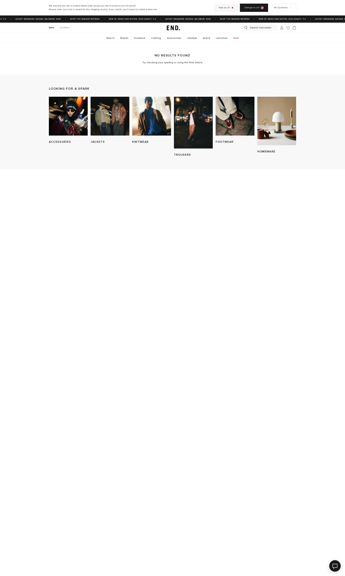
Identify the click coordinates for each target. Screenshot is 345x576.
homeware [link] (266, 151)
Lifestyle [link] (192, 38)
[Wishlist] (288, 27)
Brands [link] (124, 38)
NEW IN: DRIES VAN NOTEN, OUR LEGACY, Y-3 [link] (130, 19)
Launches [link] (221, 38)
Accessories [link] (174, 38)
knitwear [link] (140, 142)
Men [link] (51, 27)
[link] (172, 28)
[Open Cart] (294, 27)
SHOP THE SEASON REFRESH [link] (82, 19)
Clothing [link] (156, 38)
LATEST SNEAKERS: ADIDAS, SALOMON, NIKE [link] (36, 19)
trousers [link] (182, 155)
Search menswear (260, 27)
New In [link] (110, 38)
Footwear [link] (139, 38)
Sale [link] (236, 38)
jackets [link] (98, 142)
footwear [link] (225, 142)
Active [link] (206, 38)
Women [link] (65, 27)
